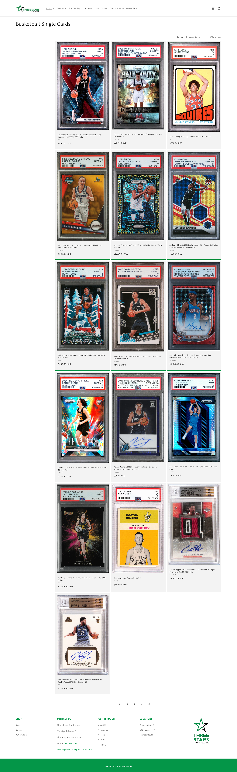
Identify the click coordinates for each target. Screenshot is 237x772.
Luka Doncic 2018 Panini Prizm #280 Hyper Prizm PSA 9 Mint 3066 (193, 468)
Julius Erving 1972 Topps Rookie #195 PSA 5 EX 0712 (190, 137)
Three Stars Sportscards (122, 766)
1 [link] (119, 703)
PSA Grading (21, 735)
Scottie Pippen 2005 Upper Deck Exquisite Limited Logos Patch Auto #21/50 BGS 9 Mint (192, 571)
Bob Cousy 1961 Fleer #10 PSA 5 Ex (128, 578)
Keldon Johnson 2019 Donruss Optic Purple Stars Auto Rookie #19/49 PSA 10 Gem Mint (135, 468)
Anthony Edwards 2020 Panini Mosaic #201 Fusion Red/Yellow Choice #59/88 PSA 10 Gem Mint (194, 246)
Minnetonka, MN (147, 735)
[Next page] (157, 704)
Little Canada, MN (147, 730)
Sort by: (180, 37)
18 (149, 704)
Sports (19, 725)
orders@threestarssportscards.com (74, 749)
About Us (102, 725)
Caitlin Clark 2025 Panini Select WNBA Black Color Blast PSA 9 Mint (82, 579)
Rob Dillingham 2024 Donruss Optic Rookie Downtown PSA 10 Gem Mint (81, 356)
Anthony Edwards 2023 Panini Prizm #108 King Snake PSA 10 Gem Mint (138, 246)
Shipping (102, 744)
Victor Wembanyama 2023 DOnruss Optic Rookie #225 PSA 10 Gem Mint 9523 (137, 357)
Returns (101, 739)
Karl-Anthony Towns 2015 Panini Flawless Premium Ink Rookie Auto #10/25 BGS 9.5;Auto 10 (80, 681)
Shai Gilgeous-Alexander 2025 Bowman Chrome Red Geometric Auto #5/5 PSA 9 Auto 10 (190, 356)
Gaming (19, 730)
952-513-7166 (71, 743)
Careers (101, 735)
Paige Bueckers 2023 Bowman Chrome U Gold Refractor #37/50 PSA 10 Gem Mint (80, 246)
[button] (49, 8)
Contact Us (103, 730)
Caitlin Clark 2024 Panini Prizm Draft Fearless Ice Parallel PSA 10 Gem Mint (82, 469)
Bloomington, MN (147, 725)
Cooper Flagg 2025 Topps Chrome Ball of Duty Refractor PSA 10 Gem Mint (138, 135)
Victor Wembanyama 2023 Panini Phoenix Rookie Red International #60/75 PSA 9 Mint (79, 136)
